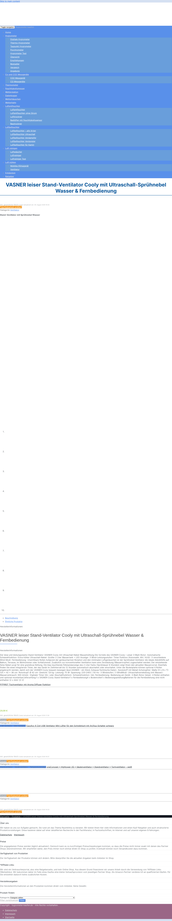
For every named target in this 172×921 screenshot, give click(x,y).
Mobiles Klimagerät (19, 166)
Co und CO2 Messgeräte (17, 74)
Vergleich (14, 67)
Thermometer (11, 85)
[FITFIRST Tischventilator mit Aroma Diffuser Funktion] (19, 706)
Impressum (19, 834)
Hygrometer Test (18, 53)
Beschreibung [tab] (11, 618)
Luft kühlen (10, 162)
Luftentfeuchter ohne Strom (23, 113)
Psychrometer (17, 50)
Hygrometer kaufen (24, 27)
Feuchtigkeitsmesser (15, 88)
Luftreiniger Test (18, 159)
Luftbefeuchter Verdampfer (23, 138)
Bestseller (15, 64)
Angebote (15, 71)
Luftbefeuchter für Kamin (22, 145)
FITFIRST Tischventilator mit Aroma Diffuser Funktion (25, 684)
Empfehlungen (17, 60)
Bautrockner (16, 123)
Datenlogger (11, 95)
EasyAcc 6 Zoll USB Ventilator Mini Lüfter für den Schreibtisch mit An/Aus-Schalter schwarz (70, 725)
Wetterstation (11, 92)
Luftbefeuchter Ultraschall (22, 134)
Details (3, 720)
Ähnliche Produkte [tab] (13, 621)
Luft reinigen (11, 148)
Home (8, 32)
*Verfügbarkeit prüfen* (11, 207)
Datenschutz (6, 834)
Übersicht (15, 57)
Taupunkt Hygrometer (20, 46)
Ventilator (15, 169)
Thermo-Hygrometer (20, 43)
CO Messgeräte (17, 81)
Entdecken (10, 173)
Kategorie (4, 897)
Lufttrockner (16, 116)
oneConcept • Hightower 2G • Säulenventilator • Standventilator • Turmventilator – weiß (89, 767)
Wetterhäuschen (13, 99)
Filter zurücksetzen (9, 900)
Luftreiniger (15, 155)
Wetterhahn (10, 102)
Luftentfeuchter (12, 106)
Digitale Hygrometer (20, 39)
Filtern (22, 900)
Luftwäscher (16, 152)
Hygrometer (11, 36)
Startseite (4, 816)
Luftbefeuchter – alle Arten (23, 130)
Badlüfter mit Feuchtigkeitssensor (26, 120)
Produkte (16, 816)
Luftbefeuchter (12, 127)
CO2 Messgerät (17, 78)
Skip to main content (10, 1)
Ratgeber (9, 176)
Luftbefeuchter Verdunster (22, 141)
